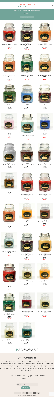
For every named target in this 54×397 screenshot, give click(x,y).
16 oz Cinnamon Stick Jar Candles (9, 224)
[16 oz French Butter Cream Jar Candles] (45, 300)
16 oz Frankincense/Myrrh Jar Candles (27, 312)
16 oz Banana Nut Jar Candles (44, 75)
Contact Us (42, 375)
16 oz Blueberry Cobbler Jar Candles (45, 133)
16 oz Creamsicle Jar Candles (45, 281)
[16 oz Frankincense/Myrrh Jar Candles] (27, 300)
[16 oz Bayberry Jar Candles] (9, 93)
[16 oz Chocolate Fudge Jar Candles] (27, 152)
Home (15, 10)
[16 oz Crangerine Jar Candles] (9, 273)
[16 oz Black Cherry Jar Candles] (45, 93)
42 (34, 349)
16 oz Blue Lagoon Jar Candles (27, 135)
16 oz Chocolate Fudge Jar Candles (27, 164)
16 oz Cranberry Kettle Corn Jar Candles (44, 255)
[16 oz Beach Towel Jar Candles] (27, 93)
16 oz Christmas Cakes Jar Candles (9, 191)
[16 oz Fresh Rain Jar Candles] (27, 330)
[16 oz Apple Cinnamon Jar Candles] (9, 32)
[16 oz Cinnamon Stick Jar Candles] (9, 213)
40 (29, 349)
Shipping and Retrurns (24, 377)
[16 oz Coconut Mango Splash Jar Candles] (27, 211)
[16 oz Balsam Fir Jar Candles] (27, 63)
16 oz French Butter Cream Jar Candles (44, 312)
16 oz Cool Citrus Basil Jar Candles (9, 251)
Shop (19, 10)
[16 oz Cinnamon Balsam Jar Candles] (45, 182)
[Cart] (52, 5)
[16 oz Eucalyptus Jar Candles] (9, 302)
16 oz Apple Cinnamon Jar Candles (9, 44)
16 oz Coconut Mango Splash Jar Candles (27, 222)
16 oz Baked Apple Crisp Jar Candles (9, 76)
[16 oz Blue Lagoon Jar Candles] (27, 123)
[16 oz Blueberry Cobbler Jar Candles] (45, 121)
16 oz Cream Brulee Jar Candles (27, 281)
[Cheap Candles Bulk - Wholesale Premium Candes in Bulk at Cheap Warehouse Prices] (27, 5)
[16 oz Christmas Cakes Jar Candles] (9, 180)
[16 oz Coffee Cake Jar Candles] (45, 211)
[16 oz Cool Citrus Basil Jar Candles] (9, 240)
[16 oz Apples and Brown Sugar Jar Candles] (27, 32)
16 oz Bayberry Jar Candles (9, 105)
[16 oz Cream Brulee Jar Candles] (27, 271)
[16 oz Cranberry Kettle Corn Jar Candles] (45, 242)
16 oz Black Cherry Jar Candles (44, 105)
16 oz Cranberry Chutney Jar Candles (27, 255)
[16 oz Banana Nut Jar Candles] (45, 63)
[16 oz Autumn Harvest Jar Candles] (45, 32)
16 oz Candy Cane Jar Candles (9, 164)
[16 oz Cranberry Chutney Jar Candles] (27, 242)
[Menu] (2, 5)
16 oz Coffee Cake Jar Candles (44, 221)
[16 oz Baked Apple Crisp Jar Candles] (9, 63)
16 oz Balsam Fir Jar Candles (27, 75)
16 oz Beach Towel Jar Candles (27, 105)
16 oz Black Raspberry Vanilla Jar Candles (9, 133)
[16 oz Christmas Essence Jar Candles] (27, 182)
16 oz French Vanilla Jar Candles (9, 340)
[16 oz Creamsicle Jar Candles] (45, 271)
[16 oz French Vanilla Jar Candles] (9, 330)
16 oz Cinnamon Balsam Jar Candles (45, 195)
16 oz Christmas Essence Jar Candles (27, 195)
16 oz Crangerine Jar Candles (9, 285)
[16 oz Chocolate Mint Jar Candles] (45, 152)
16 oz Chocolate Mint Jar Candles (45, 164)
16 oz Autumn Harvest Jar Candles (45, 44)
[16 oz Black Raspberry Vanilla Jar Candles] (9, 121)
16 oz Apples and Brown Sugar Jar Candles (27, 45)
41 (32, 349)
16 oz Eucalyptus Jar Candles (9, 314)
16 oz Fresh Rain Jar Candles (27, 340)
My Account (18, 375)
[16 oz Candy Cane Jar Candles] (9, 152)
